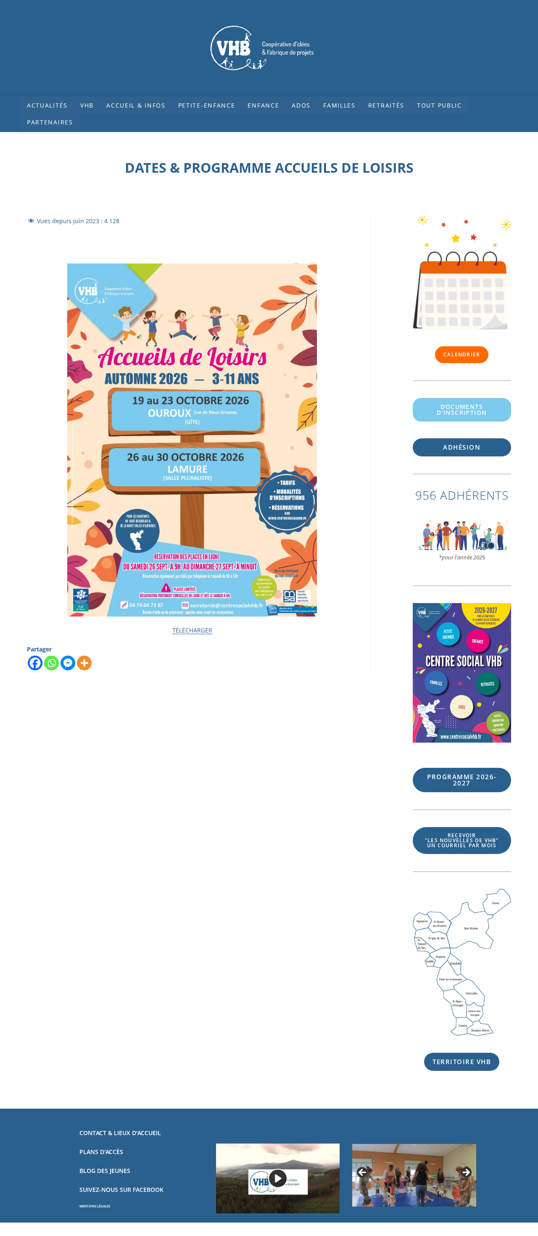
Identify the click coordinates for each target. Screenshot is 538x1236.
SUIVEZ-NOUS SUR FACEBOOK (121, 1190)
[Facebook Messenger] (68, 663)
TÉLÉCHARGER (192, 630)
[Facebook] (35, 663)
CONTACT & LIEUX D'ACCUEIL (120, 1133)
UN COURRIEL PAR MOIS (461, 840)
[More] (84, 663)
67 (462, 779)
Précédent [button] (362, 1173)
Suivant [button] (465, 1173)
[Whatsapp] (51, 663)
